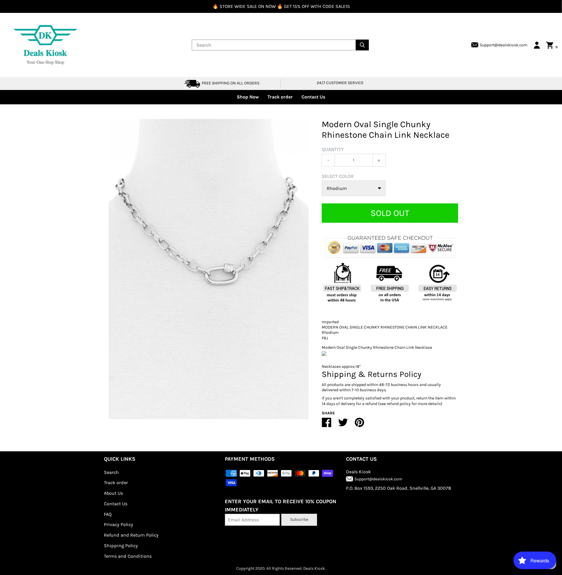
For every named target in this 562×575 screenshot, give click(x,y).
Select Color (338, 176)
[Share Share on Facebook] (327, 424)
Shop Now (248, 97)
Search (111, 472)
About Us (113, 493)
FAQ (108, 514)
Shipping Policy (121, 545)
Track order (280, 97)
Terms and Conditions (128, 556)
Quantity (333, 149)
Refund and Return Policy (131, 535)
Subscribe (299, 519)
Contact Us (313, 97)
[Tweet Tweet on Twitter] (343, 424)
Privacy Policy (118, 524)
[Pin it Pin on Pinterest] (359, 424)
